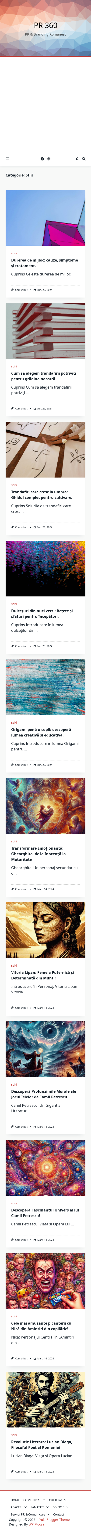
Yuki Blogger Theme (54, 1519)
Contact (58, 1514)
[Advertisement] (45, 104)
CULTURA (55, 1500)
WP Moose (37, 1524)
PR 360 (45, 25)
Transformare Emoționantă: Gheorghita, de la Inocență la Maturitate (38, 854)
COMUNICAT (32, 1500)
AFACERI (16, 1507)
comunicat (21, 289)
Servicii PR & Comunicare (28, 1514)
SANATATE (37, 1507)
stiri (14, 253)
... (73, 274)
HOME (15, 1500)
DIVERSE (58, 1507)
